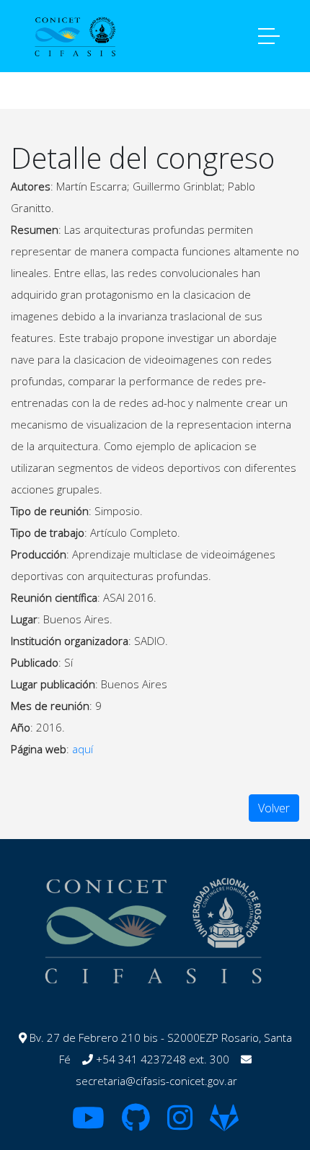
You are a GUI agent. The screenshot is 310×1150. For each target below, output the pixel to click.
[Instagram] (180, 1124)
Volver (274, 808)
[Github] (136, 1124)
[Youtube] (88, 1124)
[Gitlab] (224, 1124)
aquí (82, 749)
